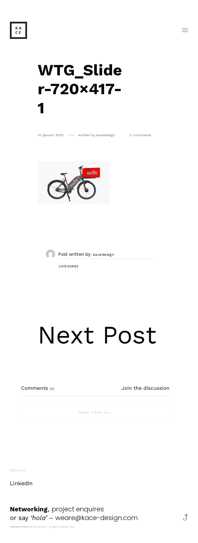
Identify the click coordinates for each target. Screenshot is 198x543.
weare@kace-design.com (96, 518)
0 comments (140, 135)
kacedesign (103, 255)
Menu (185, 30)
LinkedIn (21, 483)
